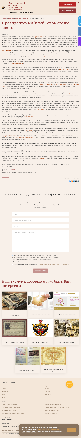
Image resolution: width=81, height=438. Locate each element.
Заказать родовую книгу (27, 370)
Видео (3, 394)
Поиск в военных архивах (67, 342)
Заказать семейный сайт (67, 315)
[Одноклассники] (72, 181)
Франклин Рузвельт (17, 63)
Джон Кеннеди (48, 56)
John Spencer (29, 138)
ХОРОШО (71, 430)
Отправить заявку (40, 270)
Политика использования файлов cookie (12, 432)
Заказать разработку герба (40, 342)
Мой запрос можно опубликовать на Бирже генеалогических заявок (34, 255)
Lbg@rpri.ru (5, 423)
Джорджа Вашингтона (9, 136)
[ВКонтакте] (70, 181)
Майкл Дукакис (6, 50)
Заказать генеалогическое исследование (14, 314)
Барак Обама (38, 37)
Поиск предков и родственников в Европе (57, 407)
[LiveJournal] (78, 181)
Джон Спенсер (20, 138)
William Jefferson (61, 84)
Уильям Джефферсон (45, 84)
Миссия (47, 389)
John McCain (41, 109)
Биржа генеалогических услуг (40, 315)
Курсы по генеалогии (50, 413)
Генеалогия (11, 170)
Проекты (4, 389)
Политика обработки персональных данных (14, 430)
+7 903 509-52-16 (7, 420)
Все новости (5, 177)
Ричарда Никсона (29, 117)
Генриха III (29, 130)
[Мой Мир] (74, 181)
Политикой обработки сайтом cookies (48, 429)
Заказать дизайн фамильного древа (53, 370)
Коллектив (5, 391)
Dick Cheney (42, 158)
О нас (3, 386)
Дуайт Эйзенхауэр (64, 69)
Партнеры (48, 386)
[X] (76, 181)
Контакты (48, 394)
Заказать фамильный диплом (14, 342)
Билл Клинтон (73, 94)
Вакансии (47, 391)
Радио (3, 397)
